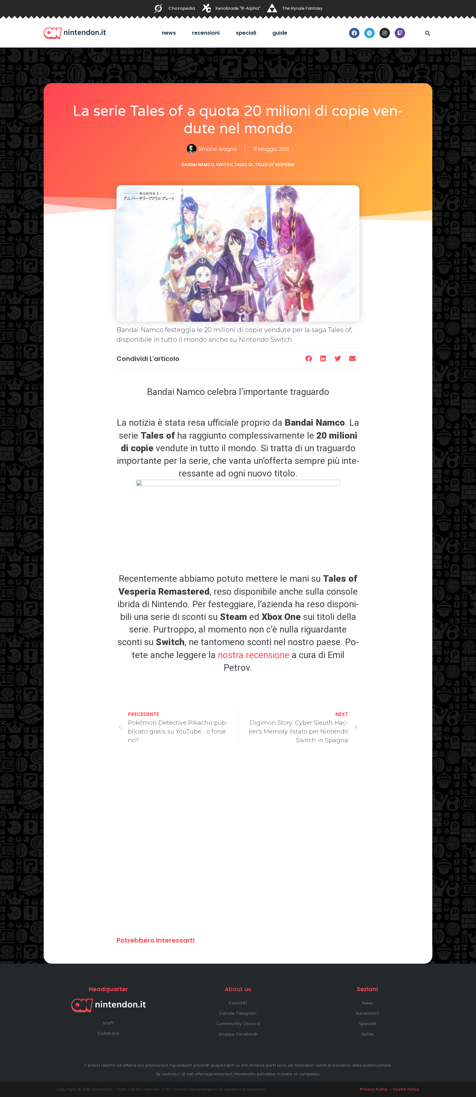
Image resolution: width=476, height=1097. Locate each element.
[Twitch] (400, 33)
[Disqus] (238, 843)
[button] (427, 33)
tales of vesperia (274, 164)
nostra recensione (253, 655)
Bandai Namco (198, 164)
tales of (243, 164)
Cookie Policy (406, 1089)
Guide (279, 33)
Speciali (246, 33)
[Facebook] (354, 33)
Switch (224, 164)
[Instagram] (385, 33)
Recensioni (206, 33)
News (169, 33)
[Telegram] (369, 33)
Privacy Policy (374, 1089)
